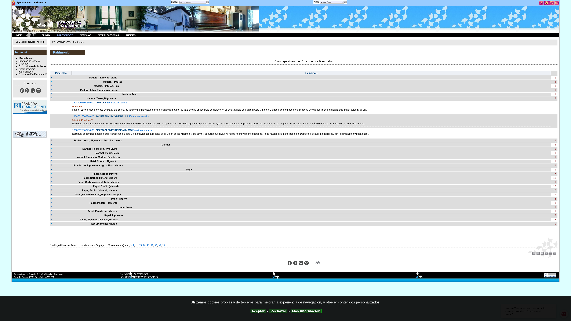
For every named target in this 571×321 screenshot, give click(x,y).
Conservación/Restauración (33, 74)
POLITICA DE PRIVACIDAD (146, 277)
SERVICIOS (85, 35)
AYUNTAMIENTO (65, 35)
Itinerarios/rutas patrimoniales (26, 70)
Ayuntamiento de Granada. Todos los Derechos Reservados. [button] (39, 275)
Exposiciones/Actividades (32, 66)
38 (163, 245)
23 (148, 245)
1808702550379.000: (220, 132)
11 (136, 245)
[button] (345, 2)
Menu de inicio (26, 58)
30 (155, 245)
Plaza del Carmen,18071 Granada (28, 277)
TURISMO (131, 35)
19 (144, 245)
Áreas (317, 2)
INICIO (19, 35)
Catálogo (24, 63)
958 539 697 (48, 277)
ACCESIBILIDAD (141, 274)
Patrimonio (78, 42)
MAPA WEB (125, 274)
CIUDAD (46, 35)
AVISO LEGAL (126, 277)
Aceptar (258, 311)
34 (159, 245)
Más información (306, 311)
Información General (29, 61)
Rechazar (278, 311)
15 (140, 245)
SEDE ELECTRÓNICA (108, 35)
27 (152, 245)
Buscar (174, 2)
